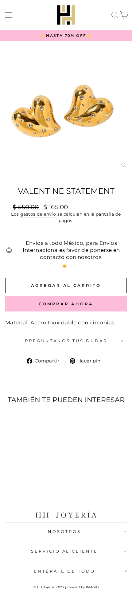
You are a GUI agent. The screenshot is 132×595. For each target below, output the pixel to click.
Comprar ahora (66, 303)
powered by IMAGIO (82, 587)
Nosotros (64, 531)
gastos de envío (38, 214)
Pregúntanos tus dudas (66, 340)
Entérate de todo (64, 571)
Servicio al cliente (64, 551)
